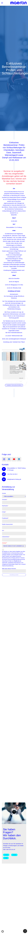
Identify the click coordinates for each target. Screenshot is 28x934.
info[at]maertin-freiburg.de (14, 479)
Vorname (4, 499)
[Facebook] (9, 459)
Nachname (5, 505)
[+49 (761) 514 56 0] (4, 474)
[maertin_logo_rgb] (18, 2)
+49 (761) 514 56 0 (12, 474)
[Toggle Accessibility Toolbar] (25, 931)
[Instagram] (4, 459)
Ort (3, 530)
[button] (2, 3)
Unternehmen (5, 536)
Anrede (4, 493)
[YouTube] (14, 459)
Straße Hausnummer (7, 524)
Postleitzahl (5, 518)
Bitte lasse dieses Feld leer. (9, 568)
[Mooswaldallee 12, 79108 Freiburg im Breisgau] (4, 469)
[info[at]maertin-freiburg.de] (4, 479)
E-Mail (4, 512)
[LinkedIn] (19, 459)
